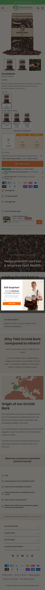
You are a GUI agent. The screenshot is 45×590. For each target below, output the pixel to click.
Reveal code (12, 303)
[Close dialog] (41, 281)
